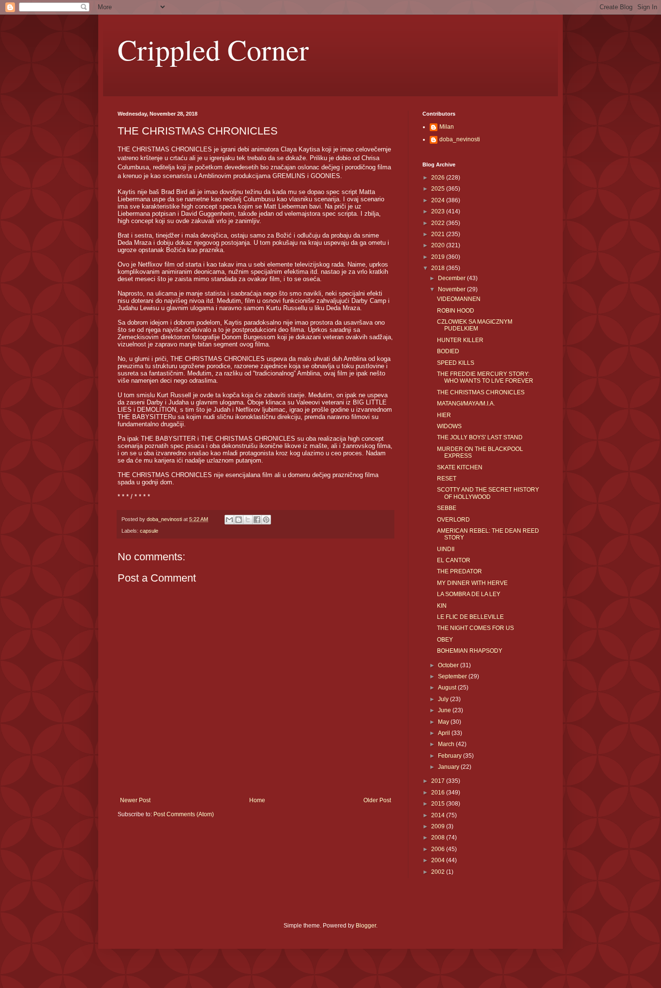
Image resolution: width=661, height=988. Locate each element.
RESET (446, 478)
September (453, 676)
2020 (438, 245)
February (450, 755)
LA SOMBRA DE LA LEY (468, 594)
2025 (438, 188)
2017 (438, 781)
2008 (438, 837)
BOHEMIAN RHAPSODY (469, 650)
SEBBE (446, 508)
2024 (438, 200)
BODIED (448, 351)
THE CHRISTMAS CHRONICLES (481, 392)
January (449, 766)
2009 (438, 826)
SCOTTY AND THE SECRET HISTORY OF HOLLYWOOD (488, 493)
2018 (438, 268)
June (445, 710)
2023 (438, 211)
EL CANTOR (453, 560)
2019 (438, 257)
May (444, 722)
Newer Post (135, 800)
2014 (438, 815)
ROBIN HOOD (455, 310)
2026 (438, 177)
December (452, 278)
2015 (438, 803)
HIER (444, 415)
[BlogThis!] (238, 519)
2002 (438, 871)
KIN (442, 605)
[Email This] (229, 519)
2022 (438, 223)
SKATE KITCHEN (459, 467)
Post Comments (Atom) (183, 814)
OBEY (445, 639)
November (452, 289)
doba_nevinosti (459, 139)
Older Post (377, 800)
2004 (438, 860)
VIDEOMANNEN (459, 299)
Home (257, 800)
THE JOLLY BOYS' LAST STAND (480, 437)
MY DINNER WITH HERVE (472, 583)
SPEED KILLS (455, 362)
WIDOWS (449, 426)
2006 (438, 849)
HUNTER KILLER (460, 340)
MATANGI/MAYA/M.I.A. (466, 403)
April (444, 733)
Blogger (366, 925)
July (444, 699)
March (447, 744)
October (449, 665)
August (448, 687)
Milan (446, 126)
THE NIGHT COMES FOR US (475, 628)
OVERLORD (453, 519)
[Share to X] (248, 519)
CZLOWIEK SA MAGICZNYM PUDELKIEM (474, 325)
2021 (438, 234)
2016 (438, 792)
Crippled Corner (213, 49)
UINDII (445, 549)
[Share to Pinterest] (266, 519)
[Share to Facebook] (257, 519)
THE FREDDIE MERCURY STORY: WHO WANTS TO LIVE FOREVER (485, 377)
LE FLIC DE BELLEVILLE (470, 617)
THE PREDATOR (459, 571)
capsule (149, 531)
